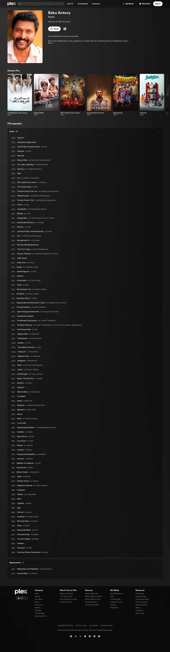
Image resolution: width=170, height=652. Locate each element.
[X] (80, 636)
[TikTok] (75, 636)
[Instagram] (71, 636)
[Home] (11, 3)
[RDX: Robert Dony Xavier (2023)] (72, 95)
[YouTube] (99, 636)
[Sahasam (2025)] (152, 95)
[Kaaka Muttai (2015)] (46, 95)
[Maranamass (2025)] (125, 95)
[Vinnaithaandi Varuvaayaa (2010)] (19, 95)
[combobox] (42, 4)
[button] (54, 29)
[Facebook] (65, 29)
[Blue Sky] (85, 636)
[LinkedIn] (94, 636)
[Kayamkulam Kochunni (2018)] (99, 95)
